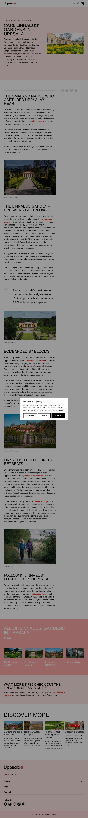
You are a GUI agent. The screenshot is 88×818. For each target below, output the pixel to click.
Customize (30, 416)
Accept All (58, 416)
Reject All (44, 416)
